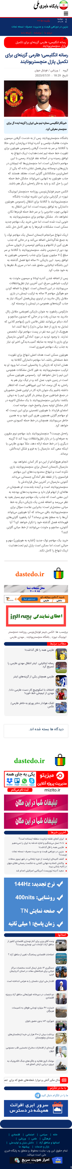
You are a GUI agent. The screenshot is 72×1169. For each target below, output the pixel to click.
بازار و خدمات (42, 1147)
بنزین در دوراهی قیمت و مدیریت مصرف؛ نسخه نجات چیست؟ (39, 853)
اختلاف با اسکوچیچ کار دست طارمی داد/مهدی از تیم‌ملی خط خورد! (31, 692)
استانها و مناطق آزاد (49, 1143)
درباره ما (48, 33)
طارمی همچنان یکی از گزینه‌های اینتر (33, 676)
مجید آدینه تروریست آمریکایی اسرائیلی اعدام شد (40, 871)
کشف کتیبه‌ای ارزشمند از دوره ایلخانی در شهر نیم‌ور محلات (36, 859)
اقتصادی (15, 1135)
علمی (34, 1139)
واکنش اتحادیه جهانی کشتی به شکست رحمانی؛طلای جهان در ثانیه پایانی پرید (37, 865)
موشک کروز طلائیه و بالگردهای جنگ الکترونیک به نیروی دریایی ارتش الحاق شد (30, 1062)
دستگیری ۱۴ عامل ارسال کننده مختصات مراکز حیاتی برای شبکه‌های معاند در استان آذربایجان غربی (32, 971)
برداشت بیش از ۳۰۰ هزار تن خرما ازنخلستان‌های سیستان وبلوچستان (31, 1036)
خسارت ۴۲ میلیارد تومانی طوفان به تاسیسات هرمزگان (33, 1009)
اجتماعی (30, 1135)
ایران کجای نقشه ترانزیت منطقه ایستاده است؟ (41, 839)
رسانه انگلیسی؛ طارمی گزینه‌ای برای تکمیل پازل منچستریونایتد (36, 58)
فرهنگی (46, 1139)
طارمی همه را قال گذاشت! (39, 650)
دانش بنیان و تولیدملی (21, 1143)
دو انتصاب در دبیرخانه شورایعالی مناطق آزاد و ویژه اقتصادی (30, 996)
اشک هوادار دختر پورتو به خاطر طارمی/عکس (32, 705)
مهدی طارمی (17, 637)
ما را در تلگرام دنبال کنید (54, 1095)
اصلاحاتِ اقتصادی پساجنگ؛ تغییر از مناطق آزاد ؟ (31, 955)
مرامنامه (37, 33)
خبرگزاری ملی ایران (42, 5)
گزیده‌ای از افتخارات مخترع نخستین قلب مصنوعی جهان (30, 1049)
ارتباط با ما (26, 33)
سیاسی (43, 1135)
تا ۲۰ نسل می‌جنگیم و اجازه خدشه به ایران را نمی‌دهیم (38, 843)
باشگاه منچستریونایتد (37, 637)
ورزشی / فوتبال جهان (46, 70)
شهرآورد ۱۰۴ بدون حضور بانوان (39, 1021)
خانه (55, 1135)
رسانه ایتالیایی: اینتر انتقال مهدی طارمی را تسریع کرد (31, 665)
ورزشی (22, 1139)
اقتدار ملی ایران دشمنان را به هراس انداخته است (30, 981)
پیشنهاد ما (24, 1147)
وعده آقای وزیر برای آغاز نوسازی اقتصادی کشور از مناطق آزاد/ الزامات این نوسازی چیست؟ (31, 943)
